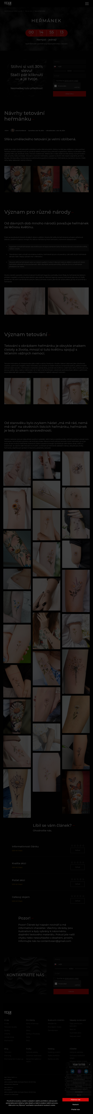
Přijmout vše (75, 1100)
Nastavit (75, 1104)
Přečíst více (75, 1109)
